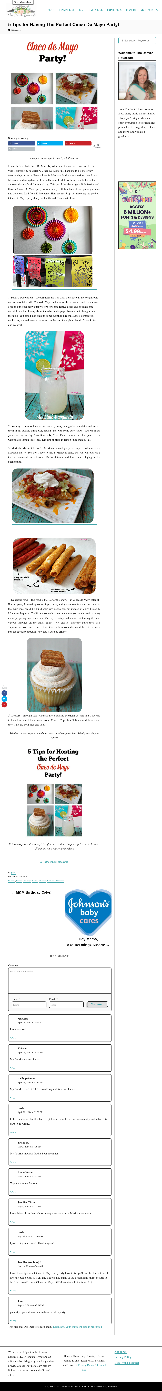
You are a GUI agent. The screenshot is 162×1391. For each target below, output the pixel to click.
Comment (13, 965)
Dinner (19, 880)
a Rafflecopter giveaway (54, 862)
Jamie (13, 872)
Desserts (11, 880)
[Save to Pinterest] (4, 704)
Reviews (42, 880)
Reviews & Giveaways (55, 880)
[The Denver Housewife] (21, 10)
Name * (16, 999)
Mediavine (112, 1386)
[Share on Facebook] (4, 693)
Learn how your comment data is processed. (78, 1326)
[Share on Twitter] (4, 699)
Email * (53, 999)
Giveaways (27, 880)
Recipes (35, 880)
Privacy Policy (86, 1365)
